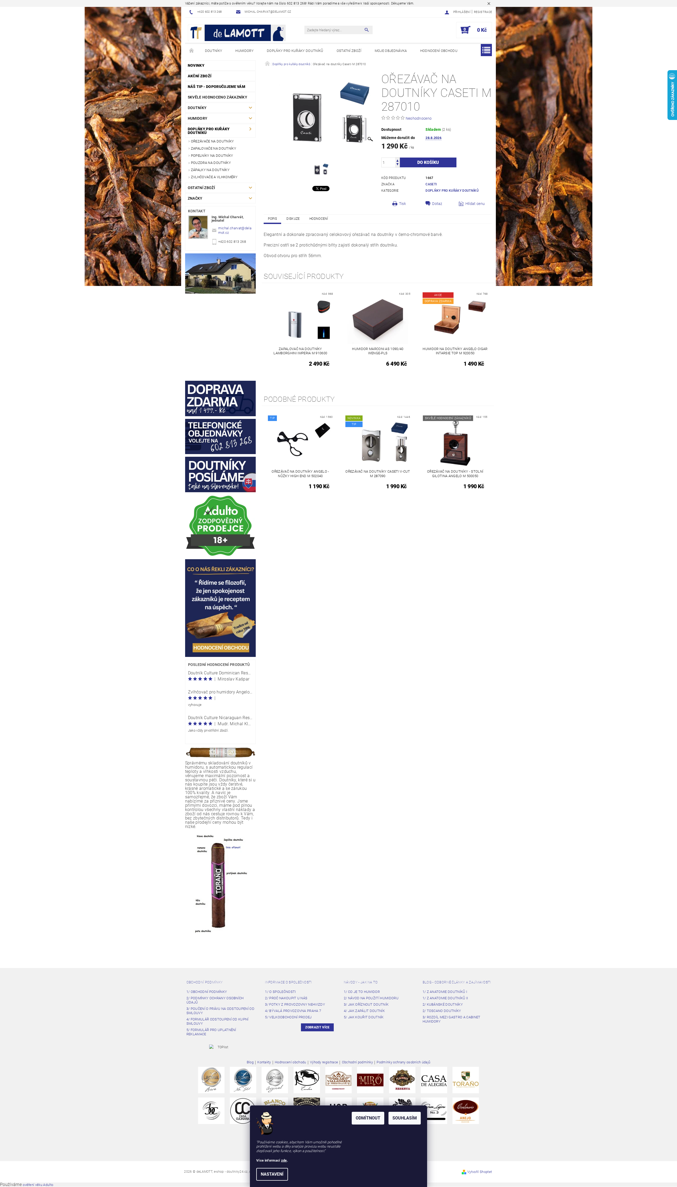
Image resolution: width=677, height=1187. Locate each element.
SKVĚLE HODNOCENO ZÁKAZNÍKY (217, 97)
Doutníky (213, 51)
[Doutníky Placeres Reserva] (402, 1080)
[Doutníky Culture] (211, 1110)
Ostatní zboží (349, 51)
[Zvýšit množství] (397, 160)
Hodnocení (318, 219)
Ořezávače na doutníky (212, 141)
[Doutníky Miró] (370, 1080)
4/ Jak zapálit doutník (364, 1011)
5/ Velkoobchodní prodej (288, 1017)
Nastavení (272, 1174)
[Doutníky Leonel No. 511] (243, 1080)
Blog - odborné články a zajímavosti (457, 982)
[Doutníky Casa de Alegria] (434, 1080)
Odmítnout (368, 1118)
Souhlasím (404, 1118)
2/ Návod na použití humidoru (371, 998)
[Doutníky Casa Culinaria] (243, 1110)
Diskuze (293, 219)
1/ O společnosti (280, 992)
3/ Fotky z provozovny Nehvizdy (295, 1004)
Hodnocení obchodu (439, 51)
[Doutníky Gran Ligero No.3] (434, 1110)
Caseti (431, 184)
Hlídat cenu (475, 203)
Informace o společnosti (288, 982)
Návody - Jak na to (361, 982)
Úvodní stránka (191, 51)
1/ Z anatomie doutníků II (445, 998)
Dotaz (437, 203)
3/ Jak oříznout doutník (366, 1004)
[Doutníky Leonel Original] (275, 1080)
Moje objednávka (391, 51)
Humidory (244, 51)
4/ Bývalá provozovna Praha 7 (293, 1011)
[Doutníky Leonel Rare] (211, 1080)
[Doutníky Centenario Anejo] (465, 1110)
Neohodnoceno (419, 118)
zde (284, 1160)
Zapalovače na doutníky (213, 148)
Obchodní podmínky (204, 982)
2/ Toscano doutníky (442, 1011)
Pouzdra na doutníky (211, 163)
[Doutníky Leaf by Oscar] (338, 1080)
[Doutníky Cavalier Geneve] (307, 1080)
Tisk (402, 203)
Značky (195, 198)
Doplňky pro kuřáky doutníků (295, 51)
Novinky (196, 65)
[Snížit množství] (397, 164)
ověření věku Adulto (38, 1185)
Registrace (483, 12)
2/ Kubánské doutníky (443, 1004)
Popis (272, 219)
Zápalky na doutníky (210, 170)
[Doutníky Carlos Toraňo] (465, 1080)
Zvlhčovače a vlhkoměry (214, 177)
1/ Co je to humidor (362, 992)
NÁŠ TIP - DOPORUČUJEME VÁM (216, 86)
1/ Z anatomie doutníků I (445, 992)
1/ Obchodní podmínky (206, 992)
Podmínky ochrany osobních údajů (403, 1062)
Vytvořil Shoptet (479, 1172)
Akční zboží (200, 76)
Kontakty (264, 1062)
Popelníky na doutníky (212, 156)
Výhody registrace (324, 1062)
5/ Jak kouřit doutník (364, 1017)
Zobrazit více (317, 1027)
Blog (250, 1062)
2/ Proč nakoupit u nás (286, 998)
